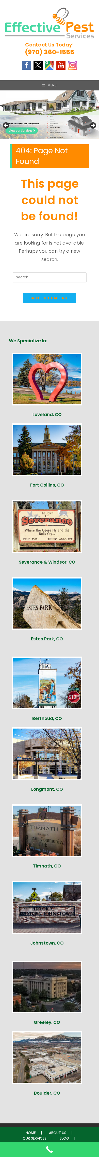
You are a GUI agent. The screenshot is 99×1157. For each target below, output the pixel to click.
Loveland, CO (47, 415)
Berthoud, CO (47, 718)
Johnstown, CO (47, 943)
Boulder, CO (47, 1093)
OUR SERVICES (34, 1138)
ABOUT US (57, 1132)
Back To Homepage (49, 298)
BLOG (64, 1138)
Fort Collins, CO (47, 485)
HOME (31, 1132)
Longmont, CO (47, 789)
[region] (49, 127)
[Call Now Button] (49, 1149)
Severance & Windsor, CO (47, 562)
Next (92, 126)
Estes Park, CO (47, 639)
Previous (6, 126)
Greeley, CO (47, 1022)
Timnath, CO (47, 866)
